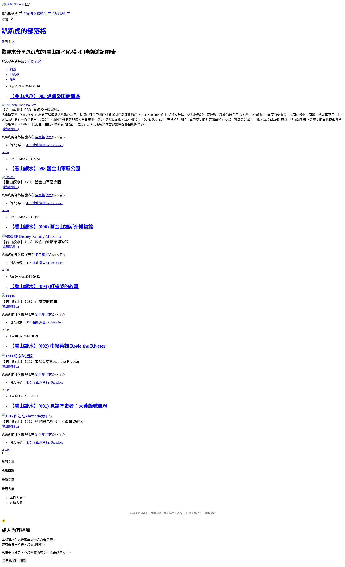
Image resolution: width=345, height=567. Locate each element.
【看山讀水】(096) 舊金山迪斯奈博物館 (51, 226)
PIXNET (142, 513)
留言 (49, 137)
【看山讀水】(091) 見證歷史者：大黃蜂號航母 (58, 406)
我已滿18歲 (9, 560)
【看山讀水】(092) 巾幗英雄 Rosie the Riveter (58, 346)
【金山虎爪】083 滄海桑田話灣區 (45, 96)
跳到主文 (8, 42)
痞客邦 (40, 137)
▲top (5, 152)
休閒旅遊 (34, 61)
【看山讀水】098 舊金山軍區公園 (45, 168)
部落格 (14, 74)
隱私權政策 (194, 513)
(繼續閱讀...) (10, 129)
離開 (23, 560)
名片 (13, 79)
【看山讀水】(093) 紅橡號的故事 (44, 286)
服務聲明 (210, 513)
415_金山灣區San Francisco (44, 145)
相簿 (13, 69)
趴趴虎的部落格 (24, 31)
